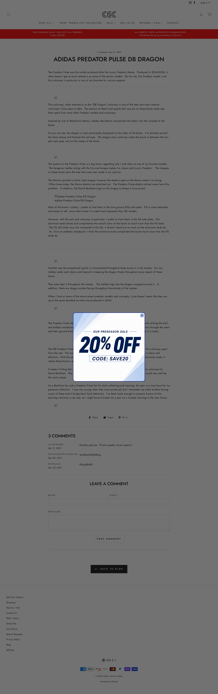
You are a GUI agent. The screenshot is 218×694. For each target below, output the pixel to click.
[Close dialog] (142, 315)
